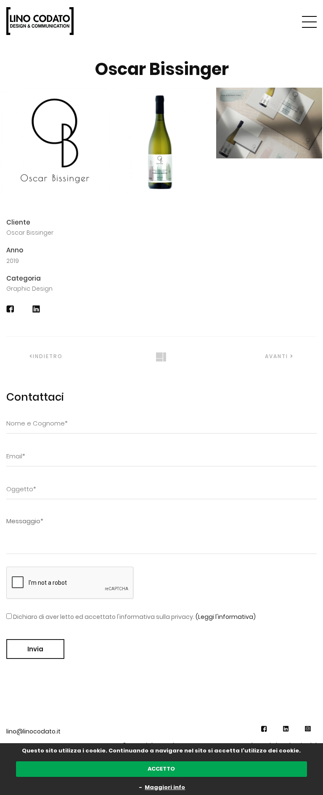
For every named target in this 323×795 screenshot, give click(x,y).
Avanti (277, 356)
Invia (35, 649)
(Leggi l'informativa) (226, 617)
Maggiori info (165, 787)
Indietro (48, 356)
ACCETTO (161, 769)
